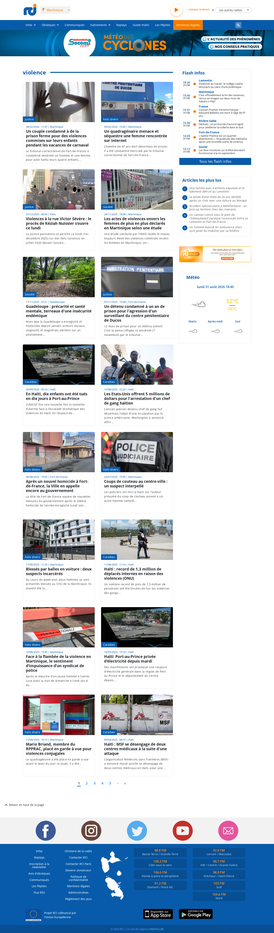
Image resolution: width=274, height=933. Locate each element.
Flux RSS (39, 892)
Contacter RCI (78, 857)
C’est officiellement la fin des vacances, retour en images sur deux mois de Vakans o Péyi (222, 98)
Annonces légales (188, 25)
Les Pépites (162, 25)
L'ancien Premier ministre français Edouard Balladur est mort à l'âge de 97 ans (222, 113)
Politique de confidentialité (78, 878)
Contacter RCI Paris (78, 864)
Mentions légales (78, 886)
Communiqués (74, 25)
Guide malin (141, 25)
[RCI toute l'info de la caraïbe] (30, 10)
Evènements (98, 25)
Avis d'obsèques (39, 873)
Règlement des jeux (78, 899)
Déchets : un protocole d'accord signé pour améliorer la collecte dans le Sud (221, 125)
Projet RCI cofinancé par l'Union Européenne (60, 915)
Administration (78, 892)
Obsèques (48, 25)
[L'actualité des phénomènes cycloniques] (231, 39)
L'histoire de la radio (78, 851)
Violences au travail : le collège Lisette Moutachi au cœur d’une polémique (221, 85)
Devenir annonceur (78, 870)
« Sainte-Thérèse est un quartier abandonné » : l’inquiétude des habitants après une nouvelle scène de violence (223, 139)
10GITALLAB (156, 929)
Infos (29, 25)
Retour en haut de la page (26, 805)
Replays (121, 25)
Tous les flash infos (215, 161)
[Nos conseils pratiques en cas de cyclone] (235, 47)
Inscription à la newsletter (39, 865)
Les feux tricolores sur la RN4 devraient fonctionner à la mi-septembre (222, 151)
